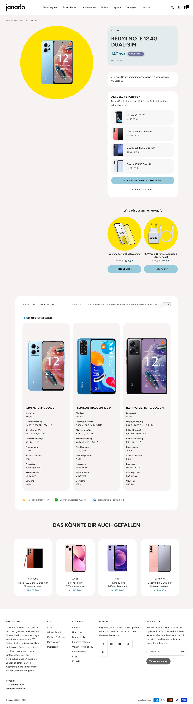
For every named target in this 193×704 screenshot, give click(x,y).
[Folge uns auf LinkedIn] (103, 652)
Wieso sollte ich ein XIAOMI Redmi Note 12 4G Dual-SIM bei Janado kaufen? (114, 304)
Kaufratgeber (79, 651)
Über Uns (145, 7)
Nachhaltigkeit (79, 637)
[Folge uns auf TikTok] (128, 644)
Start (8, 20)
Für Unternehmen (81, 642)
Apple (75, 579)
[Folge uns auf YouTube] (120, 644)
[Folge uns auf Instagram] (112, 644)
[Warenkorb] (185, 7)
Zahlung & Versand (56, 637)
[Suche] (172, 7)
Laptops (117, 7)
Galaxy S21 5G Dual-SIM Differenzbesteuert (160, 584)
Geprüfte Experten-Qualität (73, 499)
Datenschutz (53, 642)
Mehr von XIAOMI (142, 189)
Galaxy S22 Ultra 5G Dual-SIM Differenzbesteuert (33, 584)
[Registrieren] (182, 652)
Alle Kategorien (50, 7)
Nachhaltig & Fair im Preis (111, 499)
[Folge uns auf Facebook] (103, 644)
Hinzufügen (124, 269)
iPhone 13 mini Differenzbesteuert (75, 584)
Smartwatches (88, 7)
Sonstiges (131, 7)
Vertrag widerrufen (158, 661)
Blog (74, 656)
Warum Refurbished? (82, 646)
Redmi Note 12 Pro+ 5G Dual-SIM (145, 407)
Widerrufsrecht (54, 632)
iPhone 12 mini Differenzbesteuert (117, 584)
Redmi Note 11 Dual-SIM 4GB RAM (94, 407)
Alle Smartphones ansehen (142, 180)
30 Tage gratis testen (38, 499)
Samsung (33, 579)
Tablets (104, 7)
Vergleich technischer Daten (40, 304)
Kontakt (76, 661)
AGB (49, 627)
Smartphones (69, 7)
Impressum (52, 646)
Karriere (76, 627)
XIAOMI (115, 31)
